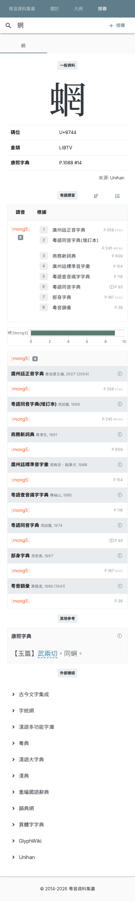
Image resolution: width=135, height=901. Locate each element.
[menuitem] (67, 694)
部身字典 (61, 297)
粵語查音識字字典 (71, 277)
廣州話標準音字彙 (71, 266)
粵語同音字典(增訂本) (75, 240)
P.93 (119, 287)
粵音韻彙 (61, 308)
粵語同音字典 (66, 287)
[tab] (23, 45)
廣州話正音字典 (68, 230)
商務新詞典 (64, 256)
